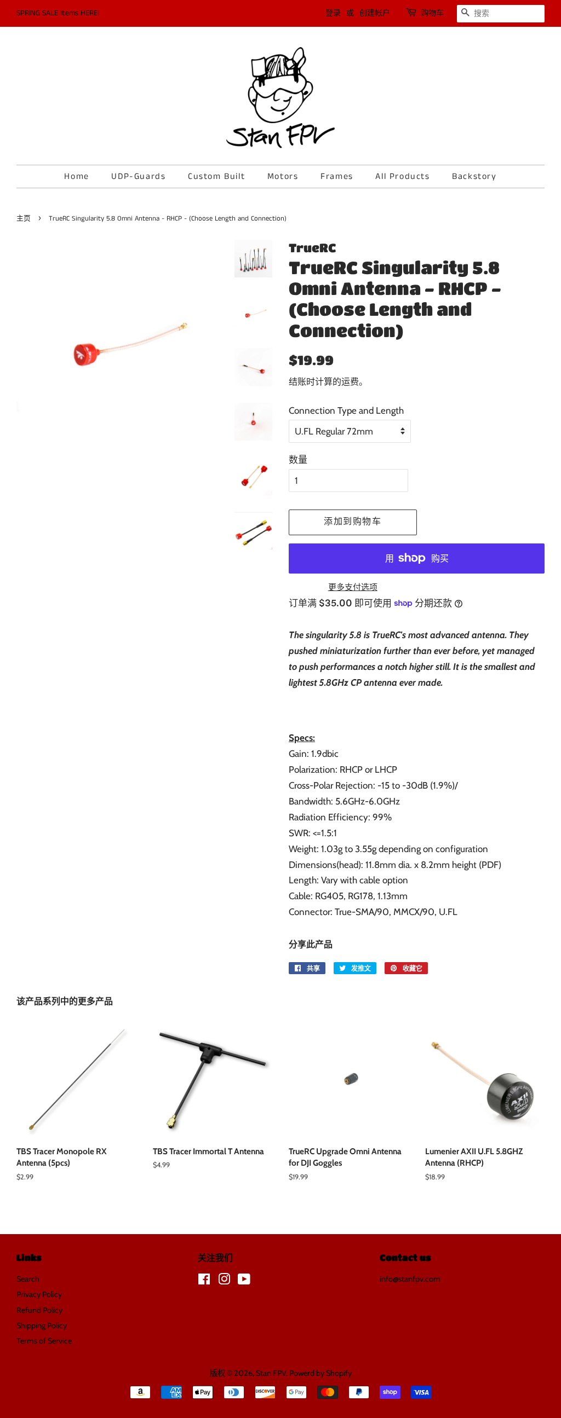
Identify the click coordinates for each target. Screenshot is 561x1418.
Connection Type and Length (346, 410)
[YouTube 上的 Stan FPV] (244, 1281)
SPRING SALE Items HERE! (57, 13)
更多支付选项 (352, 587)
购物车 (432, 13)
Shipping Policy (41, 1325)
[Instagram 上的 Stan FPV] (224, 1281)
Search (27, 1279)
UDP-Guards (138, 176)
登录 (333, 13)
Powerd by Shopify (320, 1373)
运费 (350, 382)
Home (76, 176)
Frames (336, 176)
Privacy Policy (39, 1294)
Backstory (474, 176)
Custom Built (216, 176)
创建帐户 (374, 13)
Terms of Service (44, 1341)
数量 (298, 459)
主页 (23, 218)
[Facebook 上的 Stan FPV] (204, 1281)
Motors (283, 176)
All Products (402, 176)
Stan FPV (271, 1373)
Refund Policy (39, 1310)
